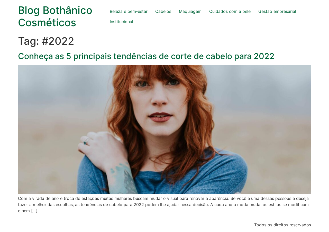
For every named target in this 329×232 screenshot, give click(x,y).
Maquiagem (190, 11)
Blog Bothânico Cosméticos (55, 16)
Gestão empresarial (277, 11)
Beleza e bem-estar (129, 11)
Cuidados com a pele (230, 11)
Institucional (121, 21)
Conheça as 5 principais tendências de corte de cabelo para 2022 (146, 56)
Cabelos (163, 11)
